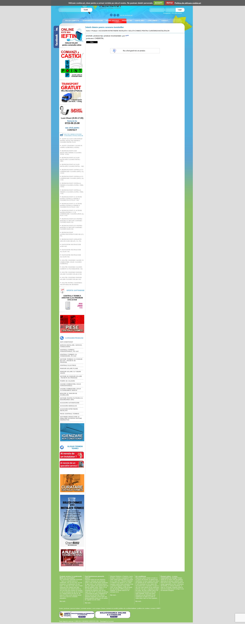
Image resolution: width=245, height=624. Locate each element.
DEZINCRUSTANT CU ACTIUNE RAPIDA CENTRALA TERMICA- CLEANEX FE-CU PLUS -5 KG (71, 205)
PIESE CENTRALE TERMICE (69, 413)
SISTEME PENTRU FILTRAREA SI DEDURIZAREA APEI (71, 398)
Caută (86, 9)
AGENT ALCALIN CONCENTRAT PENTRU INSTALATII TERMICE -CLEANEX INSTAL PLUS (71, 140)
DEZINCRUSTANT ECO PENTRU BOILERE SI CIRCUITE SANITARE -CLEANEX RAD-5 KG (71, 227)
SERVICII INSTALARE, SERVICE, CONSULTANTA (71, 345)
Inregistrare (167, 13)
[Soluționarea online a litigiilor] (112, 617)
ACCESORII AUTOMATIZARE (69, 403)
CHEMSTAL (99, 38)
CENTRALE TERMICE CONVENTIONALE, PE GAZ (69, 350)
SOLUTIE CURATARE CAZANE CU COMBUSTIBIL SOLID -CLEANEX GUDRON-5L (72, 261)
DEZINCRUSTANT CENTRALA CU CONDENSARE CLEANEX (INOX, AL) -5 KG (72, 178)
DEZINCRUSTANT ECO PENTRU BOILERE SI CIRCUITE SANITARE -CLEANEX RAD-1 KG (71, 220)
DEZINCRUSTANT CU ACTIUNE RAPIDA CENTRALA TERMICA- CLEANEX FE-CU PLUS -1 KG (71, 198)
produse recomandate (112, 36)
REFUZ (170, 3)
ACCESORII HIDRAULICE (68, 406)
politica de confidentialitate (127, 608)
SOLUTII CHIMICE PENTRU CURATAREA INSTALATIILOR (148, 31)
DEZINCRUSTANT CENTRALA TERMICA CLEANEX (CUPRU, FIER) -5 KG (71, 191)
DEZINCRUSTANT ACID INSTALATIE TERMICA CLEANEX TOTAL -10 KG (70, 152)
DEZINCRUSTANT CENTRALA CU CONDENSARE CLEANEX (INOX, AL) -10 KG (72, 171)
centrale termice (86, 608)
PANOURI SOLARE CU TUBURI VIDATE (70, 372)
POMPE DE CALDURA (67, 381)
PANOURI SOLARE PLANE (69, 368)
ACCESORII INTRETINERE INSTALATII (69, 409)
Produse (94, 31)
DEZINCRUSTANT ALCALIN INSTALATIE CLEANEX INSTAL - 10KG (70, 159)
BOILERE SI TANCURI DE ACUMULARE (68, 394)
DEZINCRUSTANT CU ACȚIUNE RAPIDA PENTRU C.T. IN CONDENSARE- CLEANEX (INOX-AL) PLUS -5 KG (72, 213)
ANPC (158, 608)
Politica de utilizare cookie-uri (188, 3)
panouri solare (75, 608)
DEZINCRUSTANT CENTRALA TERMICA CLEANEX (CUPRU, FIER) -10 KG (71, 184)
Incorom (111, 621)
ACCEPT (158, 3)
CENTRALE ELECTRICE (68, 365)
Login (180, 9)
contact (153, 608)
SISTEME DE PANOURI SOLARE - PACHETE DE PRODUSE (71, 377)
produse (66, 608)
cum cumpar (96, 608)
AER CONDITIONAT (66, 342)
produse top (98, 36)
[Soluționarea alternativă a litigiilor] (77, 617)
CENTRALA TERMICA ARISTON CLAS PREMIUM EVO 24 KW (72, 298)
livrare (103, 608)
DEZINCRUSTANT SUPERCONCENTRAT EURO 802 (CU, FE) (72, 234)
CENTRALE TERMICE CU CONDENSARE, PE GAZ (68, 355)
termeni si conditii (112, 608)
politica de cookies (143, 608)
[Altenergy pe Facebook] (55, 47)
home (88, 31)
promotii (89, 36)
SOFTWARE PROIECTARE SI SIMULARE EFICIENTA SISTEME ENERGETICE (71, 418)
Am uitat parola (177, 13)
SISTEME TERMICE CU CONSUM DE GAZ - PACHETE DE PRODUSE (71, 360)
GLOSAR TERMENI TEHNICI (75, 447)
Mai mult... (63, 601)
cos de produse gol (126, 15)
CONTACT (72, 130)
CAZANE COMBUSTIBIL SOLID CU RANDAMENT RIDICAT (70, 389)
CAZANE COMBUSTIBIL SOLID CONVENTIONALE (70, 384)
